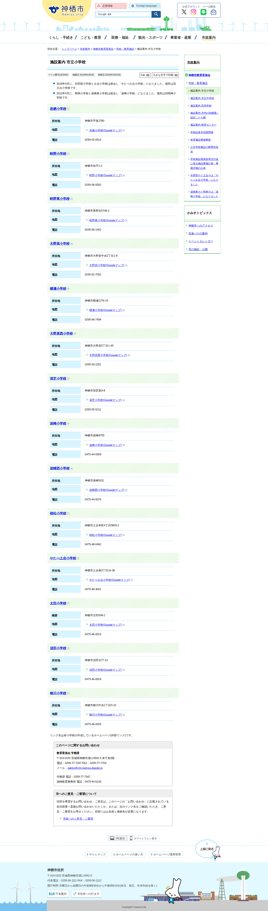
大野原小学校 (60, 243)
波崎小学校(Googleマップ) (105, 445)
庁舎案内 (61, 893)
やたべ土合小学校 (63, 558)
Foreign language (146, 5)
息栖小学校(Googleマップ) (105, 130)
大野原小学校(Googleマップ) (106, 265)
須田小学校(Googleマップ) (105, 669)
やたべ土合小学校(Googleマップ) (109, 579)
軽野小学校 (58, 153)
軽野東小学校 (60, 198)
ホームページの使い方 (129, 854)
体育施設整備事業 (200, 139)
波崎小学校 (58, 423)
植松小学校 (58, 513)
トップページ (69, 48)
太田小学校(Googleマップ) (105, 624)
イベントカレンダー (201, 241)
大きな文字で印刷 (163, 75)
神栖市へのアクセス (201, 225)
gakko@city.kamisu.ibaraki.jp (85, 767)
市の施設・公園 (198, 249)
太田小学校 (58, 603)
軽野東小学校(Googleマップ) (106, 220)
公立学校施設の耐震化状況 (204, 149)
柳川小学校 (58, 693)
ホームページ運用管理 (167, 854)
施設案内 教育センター (203, 124)
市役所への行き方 (88, 893)
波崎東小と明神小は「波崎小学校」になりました (204, 194)
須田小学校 (58, 648)
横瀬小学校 (58, 288)
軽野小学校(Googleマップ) (105, 175)
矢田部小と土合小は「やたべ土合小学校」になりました (204, 180)
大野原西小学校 (61, 333)
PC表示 (120, 838)
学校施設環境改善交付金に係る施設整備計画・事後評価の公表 (204, 163)
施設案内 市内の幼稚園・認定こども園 (204, 115)
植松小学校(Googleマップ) (105, 534)
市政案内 (85, 48)
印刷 (143, 75)
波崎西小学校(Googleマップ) (106, 489)
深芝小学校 (58, 378)
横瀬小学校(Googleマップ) (105, 310)
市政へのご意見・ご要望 (78, 818)
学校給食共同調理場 (201, 132)
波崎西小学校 (60, 468)
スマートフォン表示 (145, 838)
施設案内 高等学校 (200, 105)
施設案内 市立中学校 (202, 98)
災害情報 (107, 6)
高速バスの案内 (198, 233)
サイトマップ (97, 854)
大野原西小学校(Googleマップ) (108, 355)
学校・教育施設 (125, 48)
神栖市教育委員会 (103, 48)
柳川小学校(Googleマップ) (105, 714)
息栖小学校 (58, 109)
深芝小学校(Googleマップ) (105, 400)
